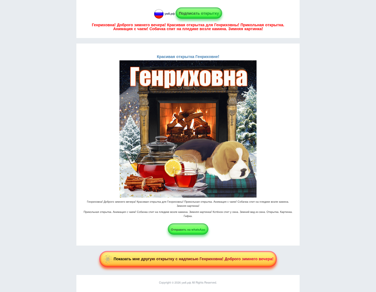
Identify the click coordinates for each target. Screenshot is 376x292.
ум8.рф (169, 13)
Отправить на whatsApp (188, 229)
